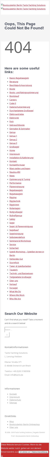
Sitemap (13, 402)
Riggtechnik (14, 201)
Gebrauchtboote (17, 125)
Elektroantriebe (16, 114)
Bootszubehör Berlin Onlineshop (24, 424)
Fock (11, 121)
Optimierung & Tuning (19, 179)
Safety (12, 219)
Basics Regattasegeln (19, 78)
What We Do (15, 291)
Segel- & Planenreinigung (21, 226)
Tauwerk (13, 269)
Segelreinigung (16, 233)
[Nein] (2, 456)
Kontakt (13, 161)
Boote (12, 89)
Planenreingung (16, 186)
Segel (11, 222)
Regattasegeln (16, 190)
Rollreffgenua (15, 215)
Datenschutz (15, 400)
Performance (15, 183)
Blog (11, 421)
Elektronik (14, 118)
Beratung (13, 81)
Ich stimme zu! (25, 452)
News (12, 175)
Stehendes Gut (16, 259)
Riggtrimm (14, 204)
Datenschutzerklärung (19, 107)
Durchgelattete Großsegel (21, 110)
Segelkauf (14, 230)
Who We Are (15, 298)
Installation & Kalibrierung (21, 157)
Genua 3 (13, 143)
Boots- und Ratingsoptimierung (23, 92)
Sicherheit (14, 248)
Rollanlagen (14, 208)
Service (12, 244)
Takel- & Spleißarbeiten (20, 266)
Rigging (13, 197)
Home (12, 150)
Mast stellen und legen (19, 168)
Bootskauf (14, 96)
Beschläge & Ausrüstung (20, 85)
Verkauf (13, 284)
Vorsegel (13, 288)
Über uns (13, 280)
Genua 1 (13, 136)
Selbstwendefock (17, 237)
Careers (13, 99)
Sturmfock (14, 262)
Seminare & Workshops (20, 241)
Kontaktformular (17, 165)
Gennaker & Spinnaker (19, 128)
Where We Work (16, 295)
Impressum (14, 154)
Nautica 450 (14, 172)
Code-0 (12, 103)
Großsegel (14, 146)
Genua (12, 132)
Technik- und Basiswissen (21, 273)
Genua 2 (13, 139)
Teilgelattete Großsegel (20, 277)
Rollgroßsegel (15, 212)
